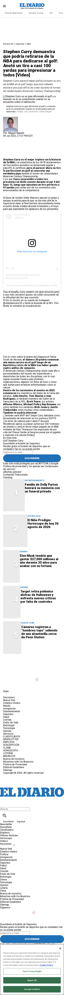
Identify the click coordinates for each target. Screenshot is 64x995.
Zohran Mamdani (14, 13)
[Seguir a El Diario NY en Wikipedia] (7, 684)
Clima (3, 890)
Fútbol (3, 865)
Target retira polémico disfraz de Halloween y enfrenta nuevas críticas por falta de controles (38, 596)
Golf (5, 440)
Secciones (5, 843)
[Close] (60, 948)
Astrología (34, 516)
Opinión (7, 730)
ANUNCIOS (9, 756)
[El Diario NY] (32, 6)
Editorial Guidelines (13, 767)
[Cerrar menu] (3, 803)
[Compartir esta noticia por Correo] (29, 138)
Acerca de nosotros (13, 758)
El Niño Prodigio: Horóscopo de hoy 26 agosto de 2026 (43, 523)
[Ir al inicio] (32, 662)
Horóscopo (6, 838)
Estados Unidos (11, 702)
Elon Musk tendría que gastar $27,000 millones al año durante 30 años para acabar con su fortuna (39, 561)
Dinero (23, 552)
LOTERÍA (8, 753)
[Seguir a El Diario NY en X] (14, 677)
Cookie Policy (46, 965)
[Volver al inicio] (32, 785)
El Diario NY (8, 44)
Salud (6, 716)
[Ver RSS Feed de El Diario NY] (21, 684)
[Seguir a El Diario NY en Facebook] (7, 677)
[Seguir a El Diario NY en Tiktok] (37, 677)
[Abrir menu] (4, 6)
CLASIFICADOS (11, 736)
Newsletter (6, 824)
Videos (4, 841)
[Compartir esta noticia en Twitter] (22, 138)
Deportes (20, 44)
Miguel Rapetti (16, 133)
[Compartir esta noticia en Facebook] (14, 138)
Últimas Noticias (9, 835)
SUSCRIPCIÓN (11, 744)
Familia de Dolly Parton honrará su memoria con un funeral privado (42, 488)
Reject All (32, 980)
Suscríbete (8, 821)
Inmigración (9, 708)
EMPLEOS (8, 742)
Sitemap (7, 770)
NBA (29, 44)
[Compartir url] (6, 154)
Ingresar (21, 821)
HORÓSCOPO (10, 750)
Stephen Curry (15, 440)
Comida (7, 719)
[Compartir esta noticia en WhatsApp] (7, 138)
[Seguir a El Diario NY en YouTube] (30, 677)
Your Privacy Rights (32, 971)
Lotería (4, 887)
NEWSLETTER (10, 739)
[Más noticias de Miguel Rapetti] (10, 118)
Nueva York (27, 623)
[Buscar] (4, 815)
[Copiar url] (10, 147)
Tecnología (9, 728)
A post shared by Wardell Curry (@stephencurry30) (32, 285)
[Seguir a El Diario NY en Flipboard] (52, 677)
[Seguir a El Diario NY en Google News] (45, 677)
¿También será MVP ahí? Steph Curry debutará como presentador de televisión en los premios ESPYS (31, 417)
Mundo (7, 705)
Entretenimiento (34, 480)
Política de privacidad (15, 466)
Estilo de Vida (10, 722)
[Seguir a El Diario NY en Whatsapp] (14, 684)
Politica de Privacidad (15, 764)
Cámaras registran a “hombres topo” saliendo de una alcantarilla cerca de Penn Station (39, 632)
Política (4, 854)
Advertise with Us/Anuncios (18, 761)
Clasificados (7, 829)
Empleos (5, 832)
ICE (51, 13)
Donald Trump (36, 13)
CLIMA (7, 747)
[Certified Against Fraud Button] (14, 775)
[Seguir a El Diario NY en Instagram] (22, 677)
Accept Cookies (32, 989)
